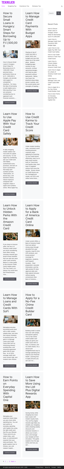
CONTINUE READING (10, 102)
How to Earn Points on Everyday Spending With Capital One (10, 388)
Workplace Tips (36, 6)
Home (3, 6)
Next (13, 461)
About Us (47, 467)
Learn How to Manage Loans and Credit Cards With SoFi (10, 303)
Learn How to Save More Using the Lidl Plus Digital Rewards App (33, 386)
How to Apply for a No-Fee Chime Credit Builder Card (32, 304)
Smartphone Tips (24, 6)
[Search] (58, 13)
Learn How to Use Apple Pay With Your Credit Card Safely (10, 123)
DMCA (59, 467)
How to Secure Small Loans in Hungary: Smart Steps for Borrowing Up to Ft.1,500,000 (10, 29)
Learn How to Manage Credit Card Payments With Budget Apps (32, 24)
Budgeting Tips (12, 6)
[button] (62, 6)
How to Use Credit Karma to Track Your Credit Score (32, 122)
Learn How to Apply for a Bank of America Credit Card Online (32, 215)
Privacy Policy (39, 467)
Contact (54, 467)
